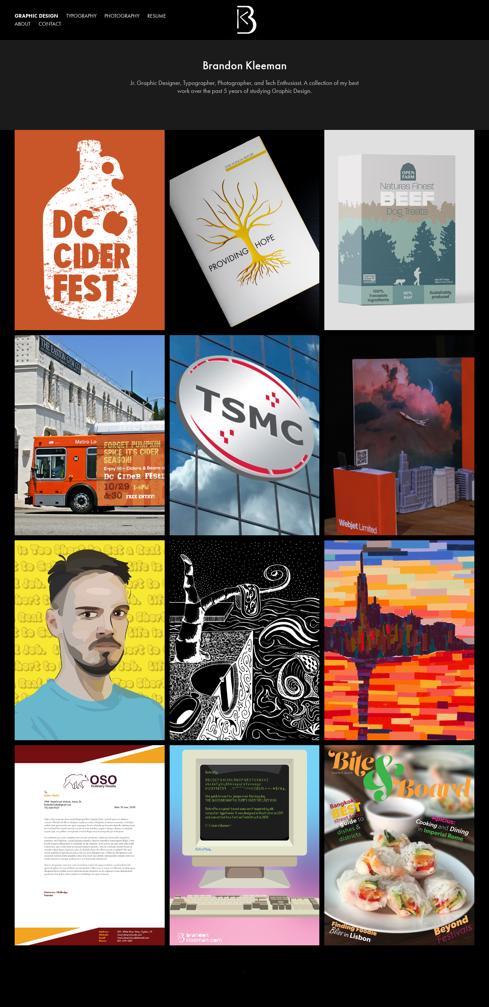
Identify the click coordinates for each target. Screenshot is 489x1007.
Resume (156, 16)
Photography (121, 16)
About (23, 24)
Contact (50, 24)
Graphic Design (36, 16)
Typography (81, 16)
